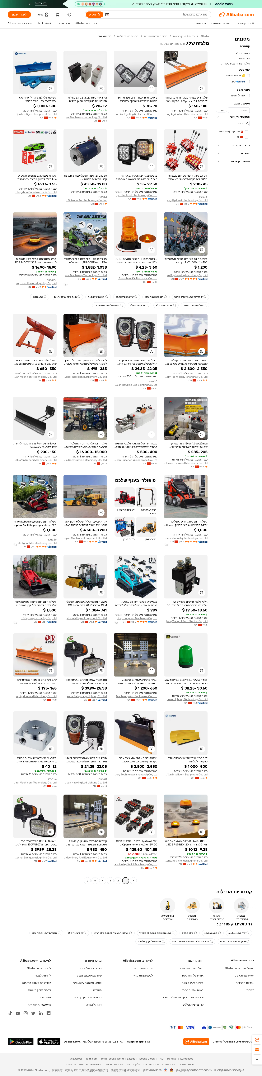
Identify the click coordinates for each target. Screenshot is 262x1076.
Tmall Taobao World (112, 1058)
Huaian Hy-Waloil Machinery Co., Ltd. (186, 463)
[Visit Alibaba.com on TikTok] (10, 1013)
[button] (107, 14)
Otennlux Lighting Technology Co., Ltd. (186, 699)
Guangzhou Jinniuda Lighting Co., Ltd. (35, 283)
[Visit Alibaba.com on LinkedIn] (41, 1013)
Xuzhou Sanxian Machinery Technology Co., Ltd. (35, 376)
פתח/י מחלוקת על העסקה (87, 982)
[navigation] (233, 459)
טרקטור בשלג (137, 305)
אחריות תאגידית (245, 982)
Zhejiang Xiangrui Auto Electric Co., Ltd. (186, 621)
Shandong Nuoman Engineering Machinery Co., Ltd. (186, 275)
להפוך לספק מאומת (39, 990)
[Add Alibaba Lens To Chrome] (196, 1041)
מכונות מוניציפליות (127, 36)
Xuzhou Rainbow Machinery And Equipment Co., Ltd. (135, 696)
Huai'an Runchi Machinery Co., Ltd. (36, 459)
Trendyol (172, 1058)
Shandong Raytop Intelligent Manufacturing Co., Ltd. (35, 543)
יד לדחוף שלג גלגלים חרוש (188, 297)
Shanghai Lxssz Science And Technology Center (85, 200)
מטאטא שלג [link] (104, 36)
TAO (160, 1058)
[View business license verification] (165, 1070)
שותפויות (45, 997)
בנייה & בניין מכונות (184, 36)
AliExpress (76, 1058)
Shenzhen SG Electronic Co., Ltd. (137, 278)
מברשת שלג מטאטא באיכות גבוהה (190, 941)
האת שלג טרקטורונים (65, 297)
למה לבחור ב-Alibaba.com (239, 968)
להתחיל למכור (43, 975)
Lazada (131, 1058)
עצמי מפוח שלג (164, 305)
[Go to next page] (87, 880)
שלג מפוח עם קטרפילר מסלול (155, 933)
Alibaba (204, 36)
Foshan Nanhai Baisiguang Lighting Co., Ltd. (85, 696)
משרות (250, 990)
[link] (257, 1040)
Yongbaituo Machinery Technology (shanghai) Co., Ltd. (186, 376)
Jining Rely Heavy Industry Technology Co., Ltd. (186, 538)
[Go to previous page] (133, 880)
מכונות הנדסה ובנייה (155, 36)
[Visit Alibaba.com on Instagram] (25, 1013)
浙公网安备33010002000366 (194, 1070)
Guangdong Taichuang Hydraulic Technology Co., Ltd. (186, 200)
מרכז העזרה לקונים (91, 968)
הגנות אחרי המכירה (192, 990)
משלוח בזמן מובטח (193, 982)
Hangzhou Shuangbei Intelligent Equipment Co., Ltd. (85, 376)
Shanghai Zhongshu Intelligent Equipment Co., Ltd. (85, 618)
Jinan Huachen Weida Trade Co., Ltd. (135, 459)
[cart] (57, 15)
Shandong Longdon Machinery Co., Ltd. (135, 618)
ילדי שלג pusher (237, 933)
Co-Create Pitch (244, 975)
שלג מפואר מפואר (193, 305)
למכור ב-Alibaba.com (38, 968)
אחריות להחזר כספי (192, 975)
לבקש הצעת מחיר (143, 975)
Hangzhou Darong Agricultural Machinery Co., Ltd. (186, 114)
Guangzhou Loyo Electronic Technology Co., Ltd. (135, 195)
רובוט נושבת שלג (154, 297)
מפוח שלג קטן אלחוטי (149, 941)
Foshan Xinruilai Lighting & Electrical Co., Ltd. (135, 114)
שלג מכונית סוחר (125, 297)
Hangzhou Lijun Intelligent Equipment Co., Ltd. (35, 114)
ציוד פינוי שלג (75, 933)
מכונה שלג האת (96, 297)
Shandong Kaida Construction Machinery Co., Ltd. (85, 459)
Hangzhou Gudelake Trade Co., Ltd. (36, 192)
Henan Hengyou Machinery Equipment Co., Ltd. (85, 538)
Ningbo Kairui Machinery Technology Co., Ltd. (85, 117)
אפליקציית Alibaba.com (78, 1041)
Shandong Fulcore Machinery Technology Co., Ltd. (85, 275)
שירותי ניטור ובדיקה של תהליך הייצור (183, 997)
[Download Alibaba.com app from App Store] (48, 1041)
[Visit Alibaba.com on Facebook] (48, 1013)
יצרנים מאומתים (143, 968)
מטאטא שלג (210, 933)
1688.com (91, 1058)
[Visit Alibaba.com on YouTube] (18, 1013)
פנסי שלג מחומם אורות (107, 305)
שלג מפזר (38, 297)
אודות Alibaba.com (242, 960)
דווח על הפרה (94, 1004)
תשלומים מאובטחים (192, 968)
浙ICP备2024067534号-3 (229, 1070)
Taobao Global (146, 1058)
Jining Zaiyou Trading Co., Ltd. (39, 618)
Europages (186, 1058)
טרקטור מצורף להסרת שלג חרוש (111, 933)
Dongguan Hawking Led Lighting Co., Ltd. (135, 384)
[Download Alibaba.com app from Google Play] (21, 1041)
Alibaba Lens (233, 1041)
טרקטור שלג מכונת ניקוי (233, 941)
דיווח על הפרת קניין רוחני (88, 997)
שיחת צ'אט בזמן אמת (89, 975)
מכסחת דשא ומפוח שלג (44, 933)
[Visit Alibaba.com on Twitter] (33, 1013)
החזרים (97, 990)
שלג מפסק (187, 933)
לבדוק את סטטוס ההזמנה (36, 982)
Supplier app (135, 1041)
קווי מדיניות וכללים (193, 1004)
